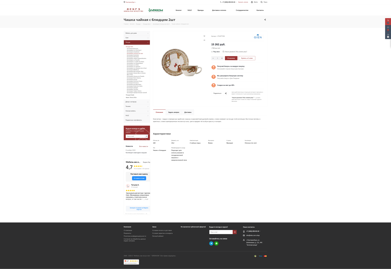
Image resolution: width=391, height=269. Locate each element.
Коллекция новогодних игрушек (136, 152)
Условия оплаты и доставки (162, 230)
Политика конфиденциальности (135, 236)
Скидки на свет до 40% (225, 85)
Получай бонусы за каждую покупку (230, 66)
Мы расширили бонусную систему (230, 76)
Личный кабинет (158, 236)
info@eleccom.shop (253, 235)
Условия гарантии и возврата (162, 233)
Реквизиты (127, 233)
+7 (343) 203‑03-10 (252, 231)
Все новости (143, 146)
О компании (128, 230)
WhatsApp (216, 243)
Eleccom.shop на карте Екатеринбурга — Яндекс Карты (137, 213)
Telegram (211, 243)
